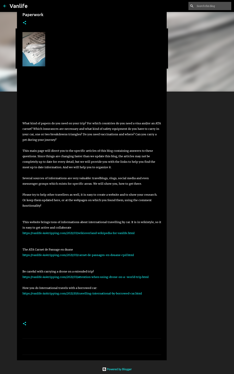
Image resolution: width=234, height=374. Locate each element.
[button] (24, 23)
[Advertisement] (91, 95)
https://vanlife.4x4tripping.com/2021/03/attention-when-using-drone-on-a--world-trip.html (85, 277)
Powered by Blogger (119, 369)
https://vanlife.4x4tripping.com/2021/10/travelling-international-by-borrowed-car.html (82, 293)
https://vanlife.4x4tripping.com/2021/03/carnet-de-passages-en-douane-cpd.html (78, 255)
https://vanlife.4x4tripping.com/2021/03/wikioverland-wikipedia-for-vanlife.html (78, 233)
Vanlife (19, 6)
